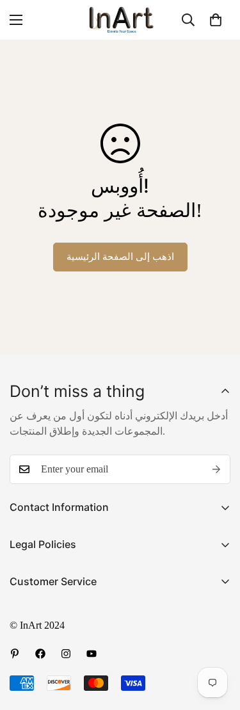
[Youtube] (91, 654)
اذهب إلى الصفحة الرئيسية (120, 257)
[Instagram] (66, 654)
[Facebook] (40, 654)
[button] (215, 20)
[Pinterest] (15, 654)
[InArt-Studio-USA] (120, 20)
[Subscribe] (216, 469)
